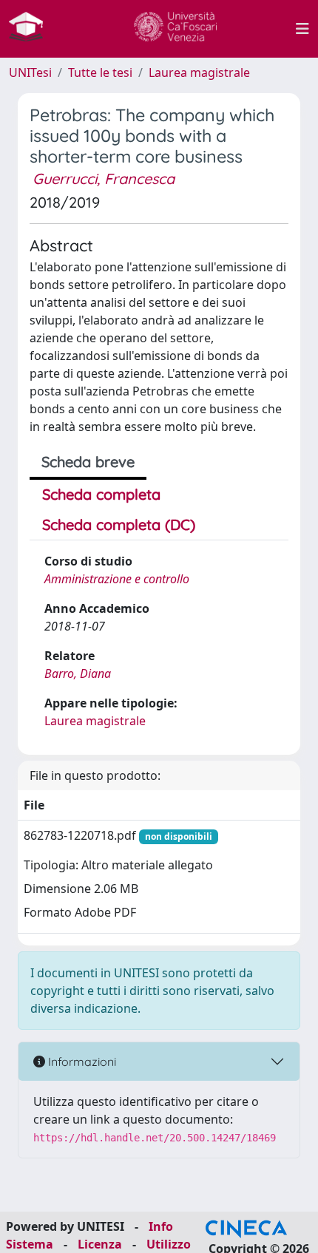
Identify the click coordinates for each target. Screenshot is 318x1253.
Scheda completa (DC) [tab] (118, 524)
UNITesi (30, 72)
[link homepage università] (175, 29)
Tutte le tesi (100, 72)
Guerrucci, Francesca (104, 178)
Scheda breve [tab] (88, 461)
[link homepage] (32, 29)
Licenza (100, 1244)
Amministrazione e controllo (116, 579)
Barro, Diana (77, 673)
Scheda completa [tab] (101, 494)
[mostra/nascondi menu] (302, 28)
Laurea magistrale (199, 72)
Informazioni (80, 1061)
